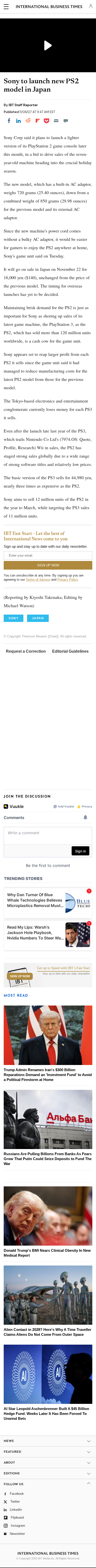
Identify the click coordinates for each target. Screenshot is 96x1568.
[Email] (56, 120)
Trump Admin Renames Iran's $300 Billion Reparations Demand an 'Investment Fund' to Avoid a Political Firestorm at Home (48, 1075)
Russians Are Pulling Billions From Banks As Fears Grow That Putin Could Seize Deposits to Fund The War (48, 1159)
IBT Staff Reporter (23, 105)
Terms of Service (38, 579)
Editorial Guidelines (70, 651)
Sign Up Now (20, 976)
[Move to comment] (65, 120)
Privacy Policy (67, 579)
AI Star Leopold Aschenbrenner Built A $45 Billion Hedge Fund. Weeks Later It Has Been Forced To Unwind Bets (46, 1414)
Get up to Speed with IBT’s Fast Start (63, 968)
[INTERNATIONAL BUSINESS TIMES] (49, 7)
